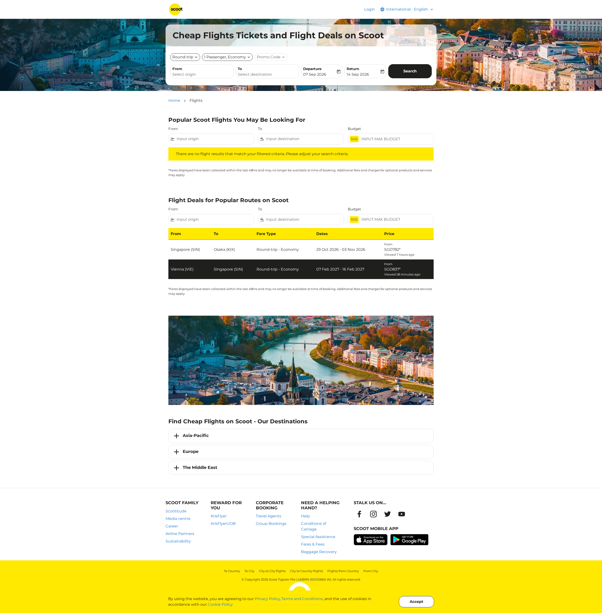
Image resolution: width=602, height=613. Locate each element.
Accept (416, 601)
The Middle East (200, 467)
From (177, 69)
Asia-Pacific (196, 435)
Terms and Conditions (302, 599)
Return (353, 69)
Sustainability (178, 541)
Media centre (178, 518)
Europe (190, 451)
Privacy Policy (267, 599)
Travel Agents (268, 516)
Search (410, 71)
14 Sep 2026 (358, 74)
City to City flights (272, 571)
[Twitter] (387, 514)
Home (174, 100)
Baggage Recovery (319, 552)
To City (249, 571)
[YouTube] (401, 514)
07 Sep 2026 (314, 74)
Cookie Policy (220, 604)
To (240, 69)
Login (369, 9)
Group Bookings (271, 523)
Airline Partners (180, 533)
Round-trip (182, 57)
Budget (354, 128)
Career (172, 526)
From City (370, 571)
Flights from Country (343, 571)
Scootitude (176, 511)
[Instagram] (373, 514)
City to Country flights (306, 571)
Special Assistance (318, 536)
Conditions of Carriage (313, 526)
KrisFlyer (219, 516)
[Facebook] (359, 514)
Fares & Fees (313, 544)
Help (305, 516)
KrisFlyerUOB (223, 523)
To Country (232, 571)
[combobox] (202, 74)
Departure (312, 69)
